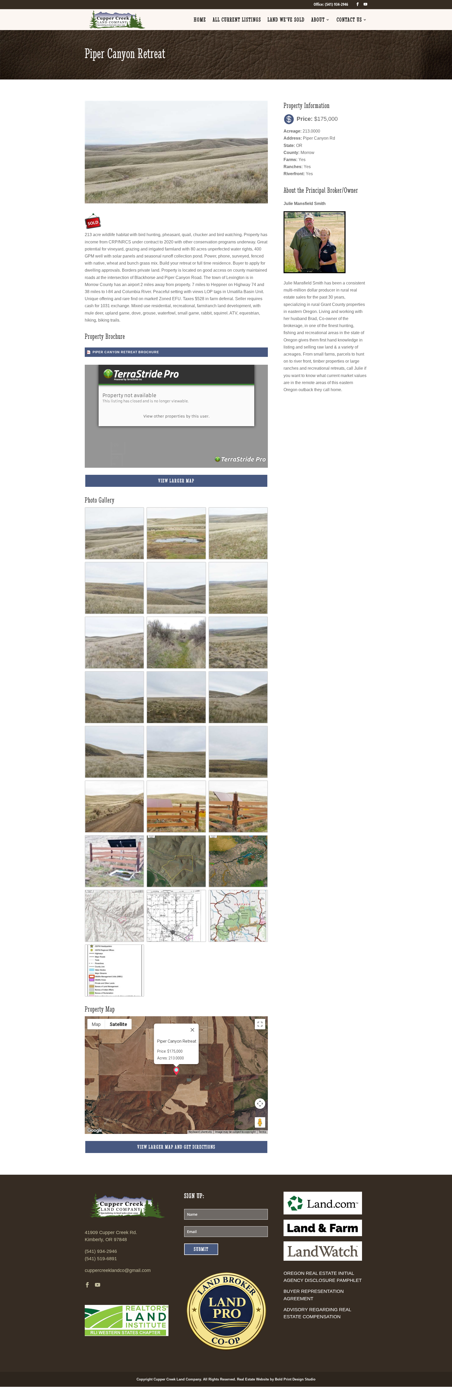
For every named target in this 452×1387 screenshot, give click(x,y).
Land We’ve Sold (286, 20)
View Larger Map (176, 481)
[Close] (192, 1030)
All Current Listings (237, 20)
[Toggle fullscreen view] (260, 1024)
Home (200, 20)
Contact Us (349, 20)
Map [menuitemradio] (96, 1024)
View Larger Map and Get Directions (176, 1147)
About (318, 20)
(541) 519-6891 (101, 1258)
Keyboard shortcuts (200, 1132)
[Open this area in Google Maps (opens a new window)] (94, 1130)
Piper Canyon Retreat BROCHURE (126, 352)
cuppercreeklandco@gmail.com (118, 1270)
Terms (262, 1132)
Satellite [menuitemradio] (118, 1024)
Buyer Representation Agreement (314, 1295)
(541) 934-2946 (101, 1251)
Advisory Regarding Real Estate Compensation (317, 1313)
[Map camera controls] (260, 1103)
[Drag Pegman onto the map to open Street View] (260, 1122)
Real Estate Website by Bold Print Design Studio (276, 1379)
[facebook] (357, 4)
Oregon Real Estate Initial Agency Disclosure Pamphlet (323, 1277)
